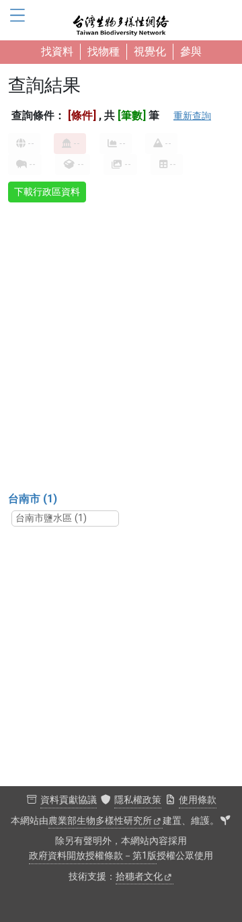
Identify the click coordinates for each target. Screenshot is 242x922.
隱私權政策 (137, 800)
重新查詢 (192, 115)
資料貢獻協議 (68, 800)
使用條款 (197, 800)
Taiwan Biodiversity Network (121, 20)
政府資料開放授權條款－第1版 (93, 855)
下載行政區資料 (47, 191)
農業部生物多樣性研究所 (100, 821)
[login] (225, 821)
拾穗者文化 (139, 876)
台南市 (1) (32, 498)
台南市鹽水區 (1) (51, 518)
